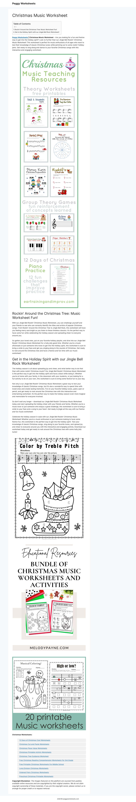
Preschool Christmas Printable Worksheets (36, 776)
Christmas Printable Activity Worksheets (35, 752)
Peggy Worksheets (23, 3)
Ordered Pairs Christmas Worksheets (34, 772)
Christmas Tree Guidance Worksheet (34, 756)
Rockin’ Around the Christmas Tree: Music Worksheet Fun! (36, 29)
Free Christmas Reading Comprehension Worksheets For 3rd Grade (46, 760)
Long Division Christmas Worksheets (33, 768)
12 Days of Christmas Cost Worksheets (34, 740)
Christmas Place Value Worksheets (33, 748)
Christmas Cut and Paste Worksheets (34, 744)
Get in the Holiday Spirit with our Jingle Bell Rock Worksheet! (37, 32)
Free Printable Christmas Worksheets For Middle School (41, 764)
